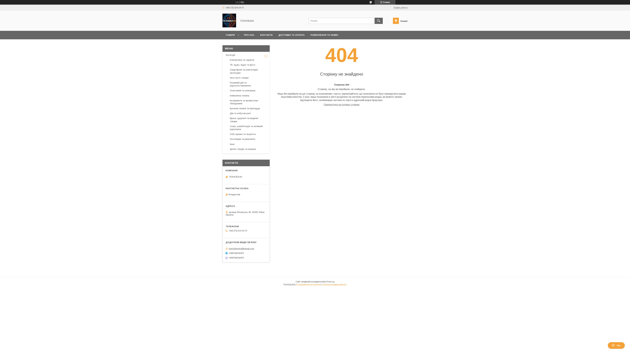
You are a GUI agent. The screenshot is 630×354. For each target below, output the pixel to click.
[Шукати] (379, 21)
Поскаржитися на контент (308, 285)
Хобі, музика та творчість (243, 134)
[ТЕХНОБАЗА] (229, 26)
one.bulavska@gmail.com (241, 248)
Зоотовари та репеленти (242, 139)
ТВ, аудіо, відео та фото (242, 65)
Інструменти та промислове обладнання (244, 102)
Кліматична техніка (239, 95)
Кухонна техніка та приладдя (245, 108)
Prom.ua (330, 282)
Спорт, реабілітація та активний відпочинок (246, 127)
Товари (230, 35)
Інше (232, 144)
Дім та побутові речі (240, 113)
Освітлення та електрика (242, 90)
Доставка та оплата (291, 35)
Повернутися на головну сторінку (342, 104)
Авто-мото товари (239, 78)
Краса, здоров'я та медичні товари (244, 119)
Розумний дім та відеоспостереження (240, 84)
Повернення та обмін (324, 35)
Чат (619, 345)
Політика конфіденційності (334, 285)
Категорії (230, 55)
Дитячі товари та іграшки (243, 149)
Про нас (249, 35)
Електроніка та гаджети (242, 60)
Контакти (266, 35)
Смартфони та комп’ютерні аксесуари (244, 71)
